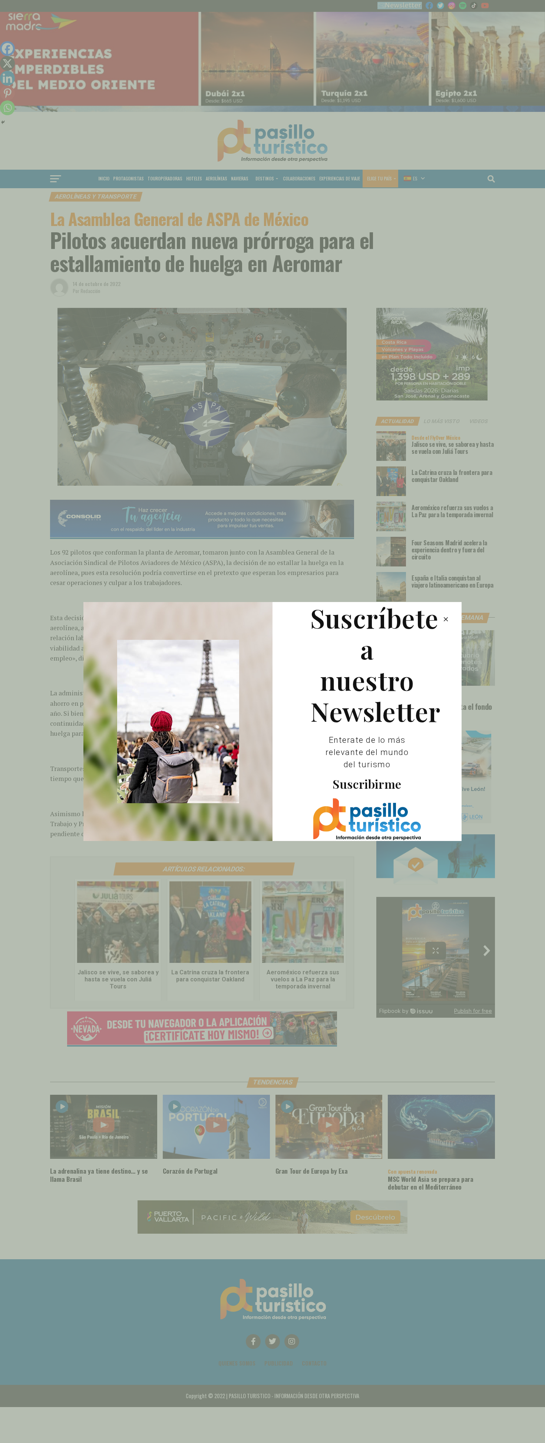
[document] (272, 721)
